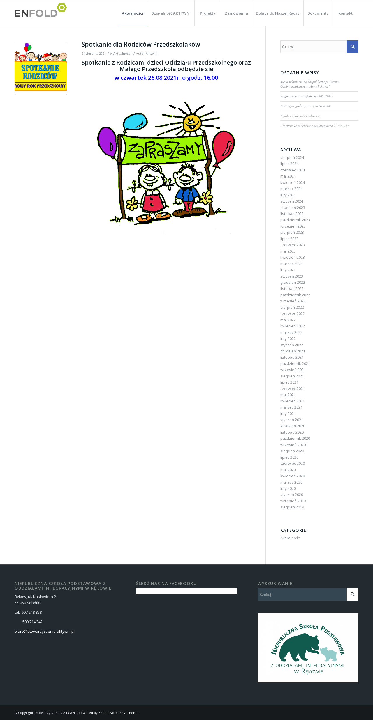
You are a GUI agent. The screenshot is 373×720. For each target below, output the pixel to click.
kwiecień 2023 (292, 257)
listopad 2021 (292, 357)
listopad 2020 (292, 432)
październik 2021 (295, 363)
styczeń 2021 (291, 419)
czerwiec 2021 (292, 388)
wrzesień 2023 (293, 226)
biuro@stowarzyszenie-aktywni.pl (45, 631)
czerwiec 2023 (292, 244)
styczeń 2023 (291, 276)
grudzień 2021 (292, 351)
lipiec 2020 (289, 457)
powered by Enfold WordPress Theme (108, 712)
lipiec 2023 (289, 238)
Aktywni (151, 54)
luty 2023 (288, 269)
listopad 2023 (292, 213)
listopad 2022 (292, 288)
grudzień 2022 (292, 282)
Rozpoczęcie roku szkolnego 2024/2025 (306, 96)
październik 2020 (295, 438)
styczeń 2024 (291, 201)
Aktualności (122, 54)
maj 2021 (288, 394)
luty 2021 (288, 413)
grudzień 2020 (292, 425)
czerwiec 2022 (292, 313)
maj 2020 (288, 469)
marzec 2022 (291, 332)
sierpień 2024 (292, 157)
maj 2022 (288, 319)
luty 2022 (288, 338)
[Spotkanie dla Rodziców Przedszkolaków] (41, 68)
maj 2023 (288, 251)
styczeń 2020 (291, 494)
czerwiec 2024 (292, 170)
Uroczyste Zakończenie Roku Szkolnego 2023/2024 (314, 125)
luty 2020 (288, 488)
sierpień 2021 (292, 376)
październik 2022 (295, 294)
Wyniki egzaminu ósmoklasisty (300, 116)
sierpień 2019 (292, 507)
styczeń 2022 (291, 344)
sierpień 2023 (292, 232)
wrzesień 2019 (293, 500)
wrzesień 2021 (293, 369)
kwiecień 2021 (292, 401)
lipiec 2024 (289, 163)
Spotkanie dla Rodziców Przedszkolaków (141, 44)
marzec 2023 (291, 263)
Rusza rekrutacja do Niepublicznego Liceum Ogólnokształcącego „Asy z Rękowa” (309, 84)
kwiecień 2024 (292, 182)
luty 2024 (288, 195)
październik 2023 (295, 219)
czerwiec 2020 (292, 463)
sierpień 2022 (292, 307)
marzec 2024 (291, 188)
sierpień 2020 (292, 450)
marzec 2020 (291, 482)
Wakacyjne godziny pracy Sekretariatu (306, 106)
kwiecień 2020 (292, 475)
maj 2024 (288, 176)
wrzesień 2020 (293, 444)
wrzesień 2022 (293, 301)
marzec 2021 (291, 407)
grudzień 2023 (292, 207)
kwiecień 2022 (292, 326)
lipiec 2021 (289, 382)
